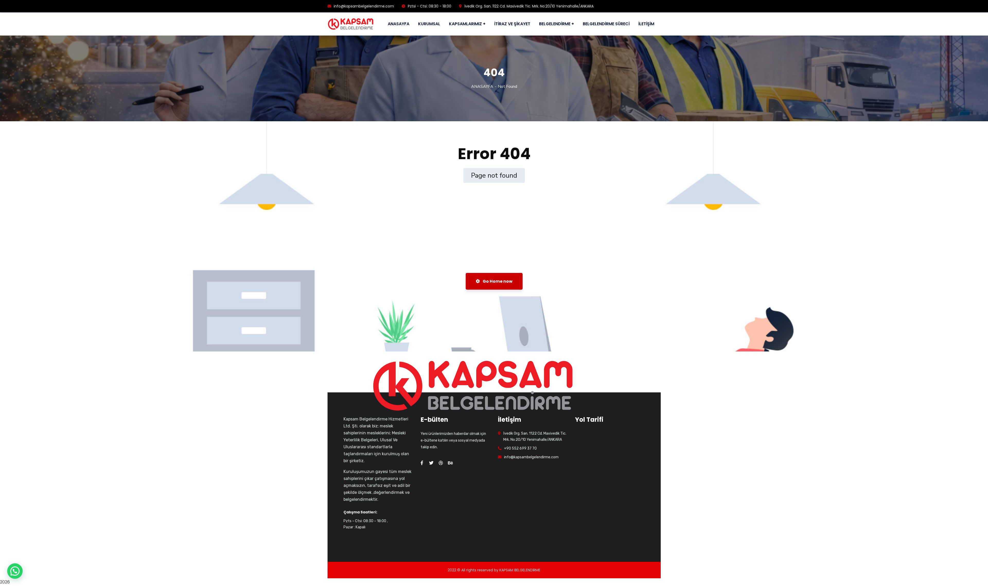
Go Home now (497, 281)
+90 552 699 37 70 (520, 448)
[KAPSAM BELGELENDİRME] (351, 24)
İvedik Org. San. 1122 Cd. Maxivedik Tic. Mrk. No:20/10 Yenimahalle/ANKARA (529, 6)
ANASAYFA (482, 86)
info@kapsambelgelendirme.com (364, 6)
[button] (15, 571)
